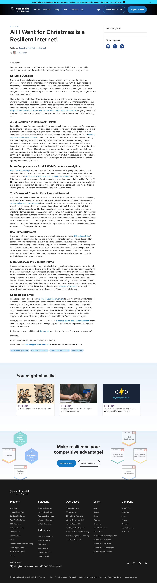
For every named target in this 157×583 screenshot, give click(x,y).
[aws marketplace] (51, 566)
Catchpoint (44, 331)
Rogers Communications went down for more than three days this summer (43, 110)
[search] (87, 9)
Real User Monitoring (19, 170)
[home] (19, 9)
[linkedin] (128, 563)
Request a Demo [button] (66, 463)
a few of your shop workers (51, 299)
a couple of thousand (68, 286)
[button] (150, 2)
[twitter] (134, 563)
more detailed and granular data (24, 203)
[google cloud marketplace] (23, 566)
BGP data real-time (81, 236)
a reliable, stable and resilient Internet (72, 321)
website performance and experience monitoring (47, 176)
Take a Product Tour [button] (89, 463)
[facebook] (140, 563)
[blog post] (35, 400)
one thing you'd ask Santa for (37, 344)
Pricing (56, 10)
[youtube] (146, 563)
